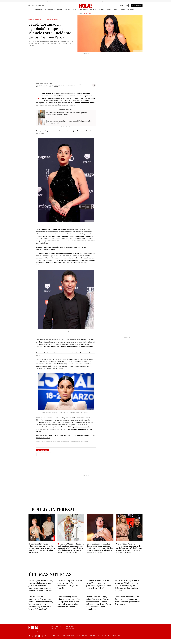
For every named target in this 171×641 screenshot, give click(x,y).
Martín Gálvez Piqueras (44, 83)
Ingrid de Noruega (54, 1)
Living (101, 9)
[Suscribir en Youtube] (42, 636)
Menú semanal (124, 1)
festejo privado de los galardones (81, 258)
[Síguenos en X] (36, 636)
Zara (81, 1)
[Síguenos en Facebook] (33, 636)
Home (81, 13)
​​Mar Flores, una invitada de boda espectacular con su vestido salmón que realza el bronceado (127, 600)
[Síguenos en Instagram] (30, 636)
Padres (123, 9)
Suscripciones (57, 626)
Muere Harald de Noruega (42, 1)
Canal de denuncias (114, 635)
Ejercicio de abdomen (107, 1)
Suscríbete (136, 5)
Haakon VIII (70, 1)
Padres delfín (116, 1)
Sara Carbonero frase (95, 1)
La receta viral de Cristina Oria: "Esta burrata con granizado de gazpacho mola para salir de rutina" (98, 584)
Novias (115, 9)
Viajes (108, 9)
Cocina (75, 9)
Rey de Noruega (63, 1)
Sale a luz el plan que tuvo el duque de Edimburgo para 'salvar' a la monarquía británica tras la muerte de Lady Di (127, 585)
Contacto (70, 626)
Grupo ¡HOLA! (71, 629)
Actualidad (38, 9)
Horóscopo (130, 9)
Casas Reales (49, 9)
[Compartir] (94, 85)
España (122, 5)
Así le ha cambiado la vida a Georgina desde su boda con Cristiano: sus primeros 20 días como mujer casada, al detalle (100, 546)
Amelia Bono (86, 1)
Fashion (59, 9)
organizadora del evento (81, 427)
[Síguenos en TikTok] (39, 636)
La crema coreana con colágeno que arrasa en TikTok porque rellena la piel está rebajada (69, 122)
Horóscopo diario (133, 1)
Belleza (67, 9)
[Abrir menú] (29, 5)
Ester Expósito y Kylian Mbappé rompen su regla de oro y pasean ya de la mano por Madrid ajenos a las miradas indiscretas (41, 548)
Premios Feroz (43, 454)
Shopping (93, 9)
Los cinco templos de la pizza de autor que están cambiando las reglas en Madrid (69, 584)
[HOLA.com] (85, 6)
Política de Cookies (71, 635)
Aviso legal (56, 635)
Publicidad (55, 629)
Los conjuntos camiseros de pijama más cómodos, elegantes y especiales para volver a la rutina (66, 113)
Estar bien (83, 9)
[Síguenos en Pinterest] (46, 636)
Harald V (77, 1)
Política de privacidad (92, 635)
